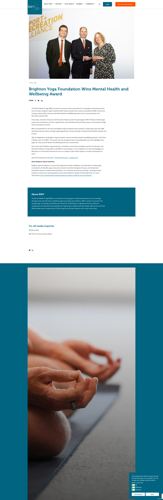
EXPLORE (58, 4)
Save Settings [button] (138, 494)
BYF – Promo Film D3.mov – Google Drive (64, 158)
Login (107, 4)
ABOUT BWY (48, 4)
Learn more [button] (139, 482)
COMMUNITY (90, 4)
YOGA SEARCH (69, 4)
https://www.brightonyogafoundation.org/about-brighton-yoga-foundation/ (66, 175)
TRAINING (79, 4)
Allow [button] (152, 494)
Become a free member (125, 4)
